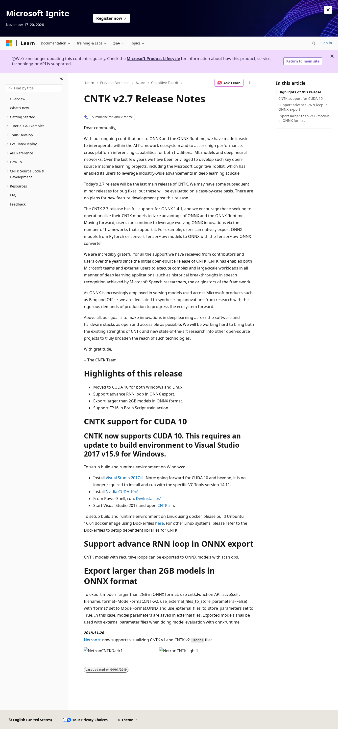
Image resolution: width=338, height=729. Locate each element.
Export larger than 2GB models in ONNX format (304, 118)
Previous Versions (114, 82)
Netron (90, 640)
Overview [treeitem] (17, 99)
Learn (89, 82)
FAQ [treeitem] (13, 195)
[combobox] (34, 88)
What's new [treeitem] (19, 107)
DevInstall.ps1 (149, 498)
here (159, 523)
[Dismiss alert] (328, 10)
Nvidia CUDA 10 (120, 491)
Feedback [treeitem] (17, 204)
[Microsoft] (9, 43)
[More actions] (249, 83)
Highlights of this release (299, 92)
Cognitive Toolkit (164, 82)
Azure (140, 82)
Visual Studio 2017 (123, 477)
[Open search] (313, 43)
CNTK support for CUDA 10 (300, 98)
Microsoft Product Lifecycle (153, 58)
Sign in (326, 43)
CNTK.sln (165, 505)
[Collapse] (61, 79)
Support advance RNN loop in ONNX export (303, 107)
